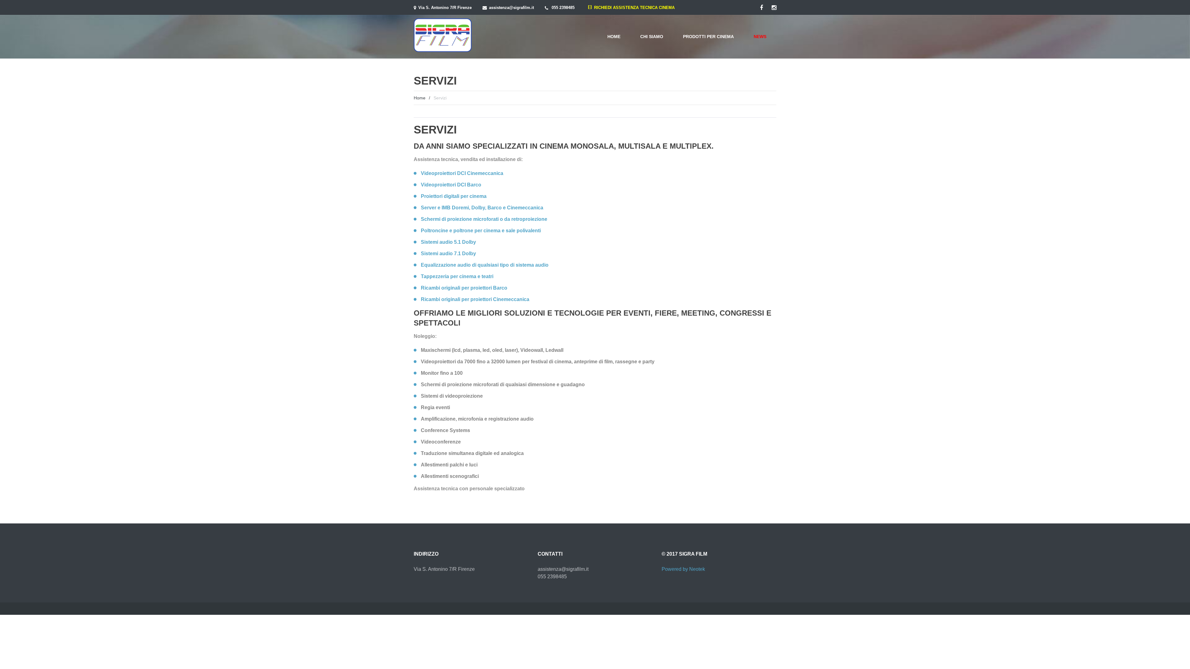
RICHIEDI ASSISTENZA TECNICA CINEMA (633, 7)
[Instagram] (774, 8)
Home (613, 36)
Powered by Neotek (683, 569)
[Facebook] (761, 8)
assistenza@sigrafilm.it (511, 7)
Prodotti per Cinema (708, 36)
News (760, 36)
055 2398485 (563, 7)
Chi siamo (651, 36)
